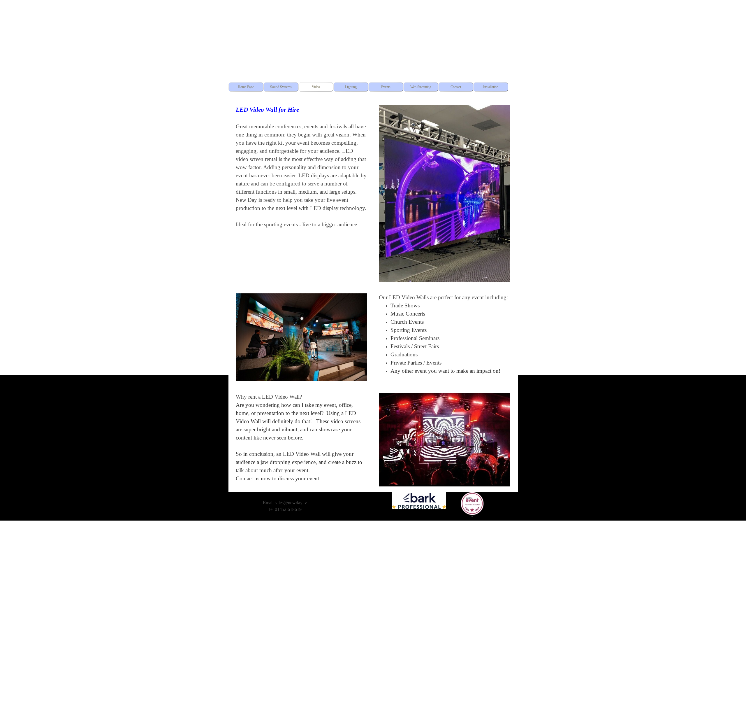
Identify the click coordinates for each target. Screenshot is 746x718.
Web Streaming (420, 87)
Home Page (246, 87)
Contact (456, 87)
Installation (490, 87)
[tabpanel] (301, 167)
